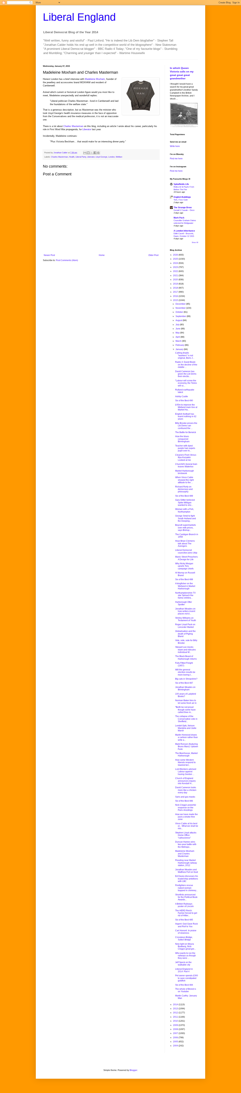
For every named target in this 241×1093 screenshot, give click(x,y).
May (178, 332)
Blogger (133, 1070)
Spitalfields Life (181, 184)
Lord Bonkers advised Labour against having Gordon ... (185, 771)
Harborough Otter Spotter (183, 603)
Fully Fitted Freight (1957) (184, 664)
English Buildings (182, 197)
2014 (176, 1004)
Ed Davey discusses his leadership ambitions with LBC (186, 878)
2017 (176, 292)
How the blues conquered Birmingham (182, 439)
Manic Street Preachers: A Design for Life (186, 558)
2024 (176, 263)
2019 (176, 284)
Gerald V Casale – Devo (184, 210)
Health (71, 157)
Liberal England (79, 17)
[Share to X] (91, 153)
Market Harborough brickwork (184, 472)
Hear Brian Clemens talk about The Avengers (185, 543)
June (178, 328)
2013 (176, 1008)
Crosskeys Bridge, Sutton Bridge (184, 938)
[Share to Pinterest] (98, 153)
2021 (176, 275)
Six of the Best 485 (184, 920)
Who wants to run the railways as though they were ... (185, 955)
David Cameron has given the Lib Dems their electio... (185, 374)
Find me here (176, 158)
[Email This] (85, 153)
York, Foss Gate (181, 200)
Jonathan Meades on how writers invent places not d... (185, 611)
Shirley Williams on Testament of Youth (185, 619)
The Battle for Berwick (185, 432)
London (111, 157)
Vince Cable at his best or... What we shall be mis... (186, 826)
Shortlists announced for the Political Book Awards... (186, 897)
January (180, 349)
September (181, 316)
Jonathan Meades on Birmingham (185, 688)
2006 (176, 1037)
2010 (176, 1021)
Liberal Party (81, 157)
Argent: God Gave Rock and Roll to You (186, 925)
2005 (176, 1041)
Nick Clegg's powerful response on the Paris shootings (185, 807)
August (179, 320)
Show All (195, 242)
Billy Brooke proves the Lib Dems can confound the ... (186, 426)
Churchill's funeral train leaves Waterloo (186, 465)
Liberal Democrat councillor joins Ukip (186, 551)
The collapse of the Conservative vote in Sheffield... (186, 719)
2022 (176, 271)
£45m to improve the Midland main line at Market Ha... (186, 407)
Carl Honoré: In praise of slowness (185, 931)
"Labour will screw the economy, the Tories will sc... (186, 383)
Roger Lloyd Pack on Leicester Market (185, 625)
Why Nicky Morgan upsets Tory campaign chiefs (184, 566)
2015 (176, 300)
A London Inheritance (184, 231)
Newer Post (49, 255)
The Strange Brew (183, 207)
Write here (175, 146)
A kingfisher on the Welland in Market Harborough (185, 586)
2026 (176, 255)
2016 (176, 296)
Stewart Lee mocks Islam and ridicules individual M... (185, 649)
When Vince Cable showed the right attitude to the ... (184, 480)
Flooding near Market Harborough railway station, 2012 (186, 863)
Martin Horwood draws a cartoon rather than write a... (186, 737)
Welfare (119, 157)
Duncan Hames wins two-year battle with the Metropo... (185, 844)
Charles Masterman (73, 126)
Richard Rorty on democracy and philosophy (184, 489)
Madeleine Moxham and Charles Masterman (184, 853)
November (181, 308)
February (180, 345)
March (179, 341)
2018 (176, 288)
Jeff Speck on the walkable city (183, 963)
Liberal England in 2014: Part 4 (184, 970)
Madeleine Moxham (95, 79)
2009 (176, 1025)
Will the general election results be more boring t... (185, 672)
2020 (176, 279)
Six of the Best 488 (184, 579)
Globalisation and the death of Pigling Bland (185, 634)
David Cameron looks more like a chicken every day (185, 790)
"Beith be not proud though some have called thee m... (185, 709)
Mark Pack (179, 218)
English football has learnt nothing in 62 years (185, 416)
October (180, 312)
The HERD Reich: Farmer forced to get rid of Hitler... (186, 913)
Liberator (86, 129)
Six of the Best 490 (184, 400)
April (178, 337)
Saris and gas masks (185, 797)
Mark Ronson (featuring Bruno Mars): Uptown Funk (186, 746)
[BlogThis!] (88, 153)
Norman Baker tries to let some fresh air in (186, 701)
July (178, 324)
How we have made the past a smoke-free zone (186, 817)
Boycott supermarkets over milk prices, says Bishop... (185, 527)
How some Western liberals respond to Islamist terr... (185, 762)
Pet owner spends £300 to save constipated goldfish (186, 978)
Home (102, 255)
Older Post (153, 255)
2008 (176, 1029)
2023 (176, 267)
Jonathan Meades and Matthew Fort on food (186, 870)
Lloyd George (101, 157)
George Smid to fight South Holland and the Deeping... (185, 518)
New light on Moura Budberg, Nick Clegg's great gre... (185, 946)
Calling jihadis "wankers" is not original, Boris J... (184, 355)
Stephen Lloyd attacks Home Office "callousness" (185, 835)
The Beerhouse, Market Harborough (186, 754)
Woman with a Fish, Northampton (184, 510)
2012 (176, 1012)
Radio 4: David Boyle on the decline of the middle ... (186, 364)
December (181, 304)
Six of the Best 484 (184, 985)
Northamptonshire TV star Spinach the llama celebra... (185, 595)
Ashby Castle (181, 396)
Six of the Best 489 (184, 496)
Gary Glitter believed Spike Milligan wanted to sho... (185, 502)
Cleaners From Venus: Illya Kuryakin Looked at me (186, 457)
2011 (176, 1017)
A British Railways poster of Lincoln (184, 905)
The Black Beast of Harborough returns (186, 657)
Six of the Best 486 (184, 801)
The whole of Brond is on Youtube (185, 990)
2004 (176, 1045)
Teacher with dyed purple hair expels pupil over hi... (185, 448)
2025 (176, 259)
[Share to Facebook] (95, 153)
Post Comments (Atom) (67, 260)
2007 (176, 1033)
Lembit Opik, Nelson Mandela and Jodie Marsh (185, 728)
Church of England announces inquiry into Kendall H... (185, 781)
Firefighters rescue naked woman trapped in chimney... (186, 888)
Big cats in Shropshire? (186, 679)
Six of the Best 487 (184, 683)
